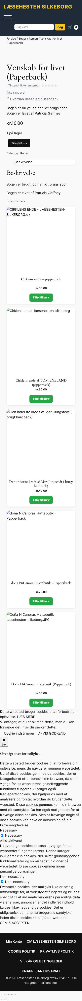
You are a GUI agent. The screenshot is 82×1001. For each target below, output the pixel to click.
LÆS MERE (26, 717)
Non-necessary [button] (12, 877)
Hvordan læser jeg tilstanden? (34, 99)
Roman (33, 38)
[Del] (10, 994)
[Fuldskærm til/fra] (5, 994)
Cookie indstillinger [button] (19, 733)
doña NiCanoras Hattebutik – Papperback (41, 583)
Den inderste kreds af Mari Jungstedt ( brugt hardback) (41, 484)
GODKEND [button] (57, 733)
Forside (11, 38)
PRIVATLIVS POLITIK (57, 951)
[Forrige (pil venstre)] (1, 999)
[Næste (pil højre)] (5, 999)
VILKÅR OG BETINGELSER (41, 961)
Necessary (13, 835)
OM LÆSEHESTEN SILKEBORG (51, 941)
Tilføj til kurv (19, 143)
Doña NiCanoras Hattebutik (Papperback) (41, 684)
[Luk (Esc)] (14, 994)
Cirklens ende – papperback (41, 279)
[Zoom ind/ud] (1, 994)
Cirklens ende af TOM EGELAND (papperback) (41, 382)
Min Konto (14, 941)
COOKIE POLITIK (21, 951)
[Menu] (8, 17)
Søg (60, 27)
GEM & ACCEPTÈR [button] (14, 923)
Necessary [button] (8, 830)
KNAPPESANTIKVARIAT (41, 971)
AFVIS (43, 733)
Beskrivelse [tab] (24, 162)
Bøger (22, 38)
